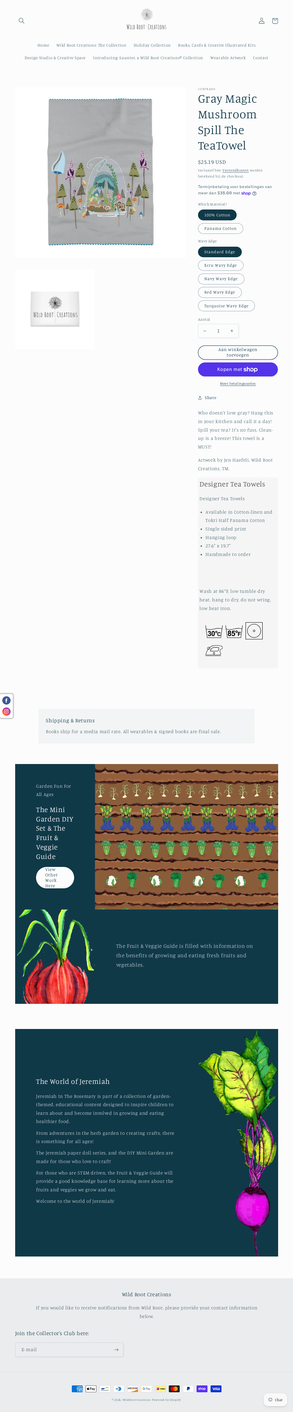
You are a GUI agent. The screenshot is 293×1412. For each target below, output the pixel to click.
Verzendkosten (235, 170)
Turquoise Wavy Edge (226, 305)
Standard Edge (219, 251)
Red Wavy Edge (219, 292)
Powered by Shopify (166, 1399)
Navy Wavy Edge (221, 278)
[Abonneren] (116, 1350)
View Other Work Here (51, 877)
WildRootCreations (136, 1399)
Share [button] (210, 397)
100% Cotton (217, 214)
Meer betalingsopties (238, 383)
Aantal (204, 319)
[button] (21, 20)
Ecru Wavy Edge (220, 265)
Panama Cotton (220, 228)
